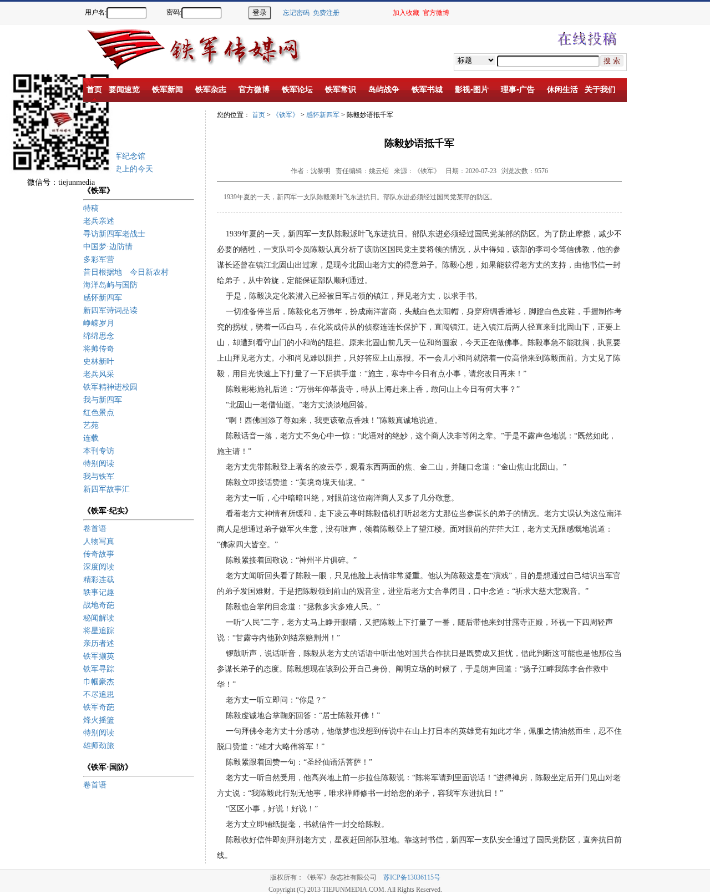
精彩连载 (98, 579)
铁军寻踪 (98, 669)
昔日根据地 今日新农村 (126, 272)
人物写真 (98, 541)
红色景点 (98, 412)
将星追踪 (98, 631)
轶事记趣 (98, 592)
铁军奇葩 (98, 707)
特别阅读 (98, 463)
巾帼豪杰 (98, 682)
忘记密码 (296, 13)
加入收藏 (406, 13)
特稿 (91, 208)
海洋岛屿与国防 (110, 285)
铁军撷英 (98, 656)
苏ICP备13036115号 (411, 877)
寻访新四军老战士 (114, 234)
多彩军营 (98, 259)
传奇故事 (98, 554)
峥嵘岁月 (98, 323)
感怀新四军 (102, 298)
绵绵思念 (98, 336)
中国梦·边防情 (108, 247)
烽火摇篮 (98, 720)
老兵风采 (98, 374)
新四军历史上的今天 (118, 169)
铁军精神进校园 (110, 387)
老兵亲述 (98, 221)
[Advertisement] (671, 216)
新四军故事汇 (106, 489)
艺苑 (91, 425)
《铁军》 (285, 115)
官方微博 (436, 13)
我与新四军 (102, 400)
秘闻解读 (98, 618)
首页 (258, 115)
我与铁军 (98, 476)
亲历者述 (98, 643)
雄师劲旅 (98, 745)
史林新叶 (98, 361)
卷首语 (94, 528)
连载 (91, 438)
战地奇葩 (98, 605)
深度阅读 (98, 567)
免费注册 (326, 13)
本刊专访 (98, 451)
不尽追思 (98, 694)
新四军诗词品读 (110, 310)
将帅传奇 (98, 349)
